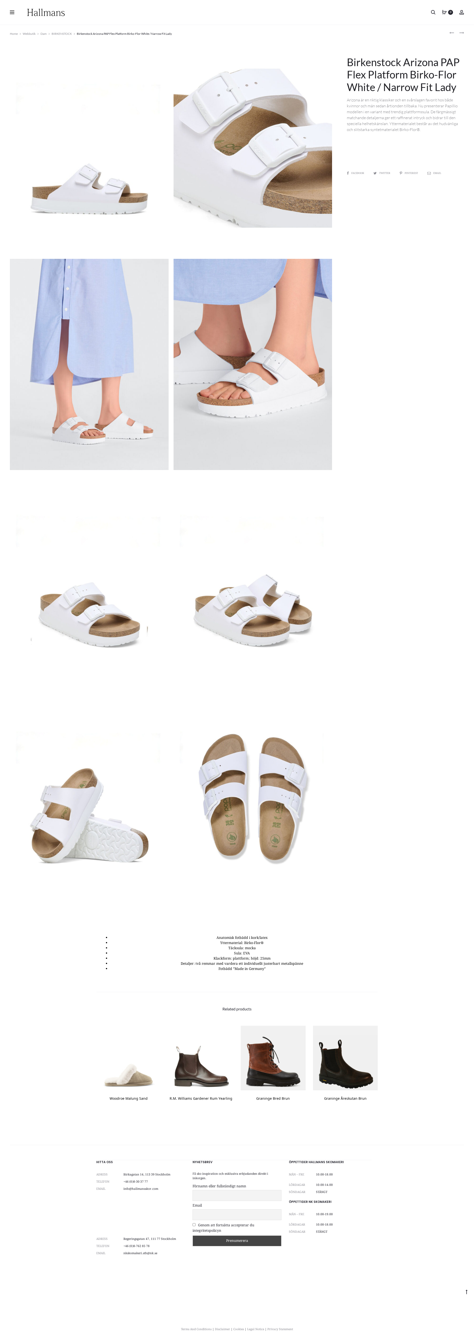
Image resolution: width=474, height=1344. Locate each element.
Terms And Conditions (196, 1329)
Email (437, 173)
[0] (444, 12)
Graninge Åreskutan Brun (345, 1098)
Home (14, 34)
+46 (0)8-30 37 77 (135, 1181)
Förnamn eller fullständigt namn (219, 1186)
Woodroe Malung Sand (129, 1098)
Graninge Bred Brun (273, 1098)
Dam (43, 34)
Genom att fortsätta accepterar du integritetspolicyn (223, 1228)
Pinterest (412, 173)
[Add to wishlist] (155, 1032)
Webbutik (29, 34)
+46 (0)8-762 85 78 (136, 1246)
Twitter (385, 173)
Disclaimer (222, 1329)
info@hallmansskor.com (140, 1189)
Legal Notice (255, 1329)
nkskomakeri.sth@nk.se (140, 1253)
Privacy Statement (280, 1329)
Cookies (238, 1329)
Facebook (358, 173)
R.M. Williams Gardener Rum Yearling (201, 1098)
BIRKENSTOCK (62, 34)
